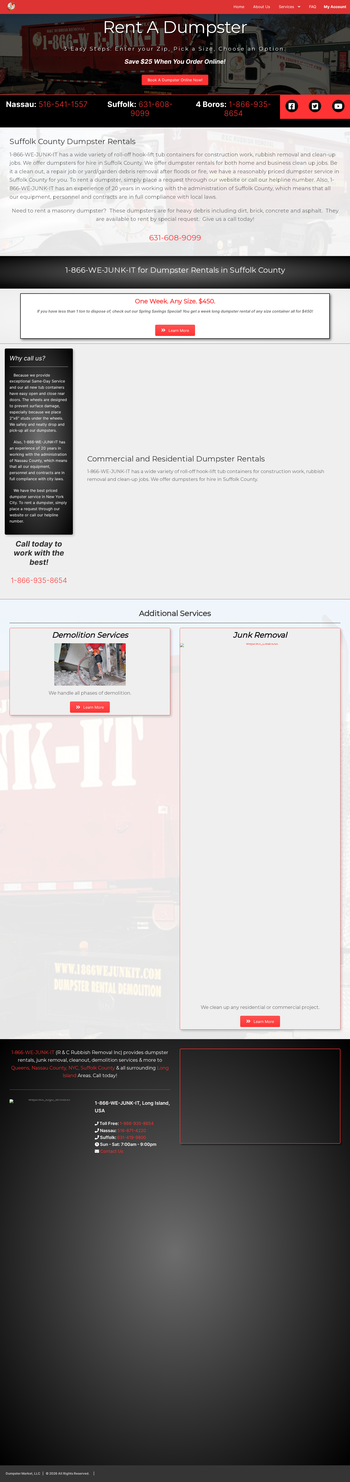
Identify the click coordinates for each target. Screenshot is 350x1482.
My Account (335, 6)
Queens (20, 1068)
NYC (73, 1068)
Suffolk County (97, 1068)
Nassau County (48, 1068)
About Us (261, 6)
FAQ (312, 6)
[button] (175, 80)
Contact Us (111, 1151)
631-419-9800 (131, 1137)
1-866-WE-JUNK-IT (33, 1052)
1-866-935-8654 (247, 109)
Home (239, 6)
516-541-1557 (63, 104)
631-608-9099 (151, 109)
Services (286, 6)
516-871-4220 (131, 1130)
